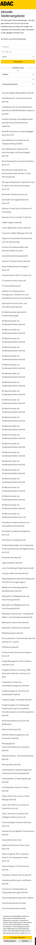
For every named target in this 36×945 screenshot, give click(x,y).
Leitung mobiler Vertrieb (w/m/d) (15, 573)
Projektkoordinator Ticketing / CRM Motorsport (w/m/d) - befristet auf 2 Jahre (16, 673)
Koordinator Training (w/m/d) (13, 540)
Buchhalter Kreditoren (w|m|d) (14, 194)
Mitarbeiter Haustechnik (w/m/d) (15, 622)
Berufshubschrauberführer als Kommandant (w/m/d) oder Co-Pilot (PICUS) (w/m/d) (16, 173)
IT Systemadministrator (11, 286)
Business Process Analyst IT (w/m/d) (16, 217)
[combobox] (18, 57)
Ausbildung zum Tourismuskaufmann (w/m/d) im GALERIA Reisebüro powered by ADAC (18, 110)
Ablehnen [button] (25, 941)
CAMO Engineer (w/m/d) (11, 222)
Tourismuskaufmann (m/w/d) (14, 903)
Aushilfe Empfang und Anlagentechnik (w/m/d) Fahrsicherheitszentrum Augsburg (17, 122)
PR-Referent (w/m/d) (10, 647)
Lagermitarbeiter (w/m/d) (12, 563)
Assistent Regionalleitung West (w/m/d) (18, 93)
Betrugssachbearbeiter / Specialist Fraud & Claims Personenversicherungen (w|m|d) (18, 185)
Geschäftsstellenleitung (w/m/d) (15, 256)
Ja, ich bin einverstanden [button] (17, 937)
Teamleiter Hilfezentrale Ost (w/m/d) (16, 875)
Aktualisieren (18, 62)
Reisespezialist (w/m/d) (11, 764)
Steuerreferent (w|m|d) (11, 840)
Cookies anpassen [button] (9, 941)
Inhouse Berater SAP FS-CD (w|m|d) (16, 275)
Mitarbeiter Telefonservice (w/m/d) (16, 628)
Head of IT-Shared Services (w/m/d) (16, 261)
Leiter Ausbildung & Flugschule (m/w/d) (18, 568)
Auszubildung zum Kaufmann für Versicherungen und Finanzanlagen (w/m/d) (16, 152)
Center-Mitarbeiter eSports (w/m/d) (16, 228)
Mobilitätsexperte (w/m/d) (12, 633)
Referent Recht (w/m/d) (11, 729)
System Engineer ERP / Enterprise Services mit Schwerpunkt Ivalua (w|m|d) (15, 857)
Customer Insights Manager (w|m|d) (17, 233)
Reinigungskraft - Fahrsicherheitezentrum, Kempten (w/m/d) (15, 747)
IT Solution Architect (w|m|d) (14, 280)
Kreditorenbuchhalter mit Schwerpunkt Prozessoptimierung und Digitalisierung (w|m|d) (18, 548)
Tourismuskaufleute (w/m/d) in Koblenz (18, 898)
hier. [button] (29, 933)
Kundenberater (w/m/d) (11, 557)
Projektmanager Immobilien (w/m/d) (16, 700)
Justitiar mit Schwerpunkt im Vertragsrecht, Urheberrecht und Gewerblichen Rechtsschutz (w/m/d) (16, 294)
